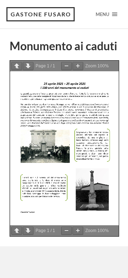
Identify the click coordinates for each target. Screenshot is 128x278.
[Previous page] (16, 66)
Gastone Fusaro (41, 14)
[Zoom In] (78, 66)
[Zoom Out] (66, 66)
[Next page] (28, 66)
